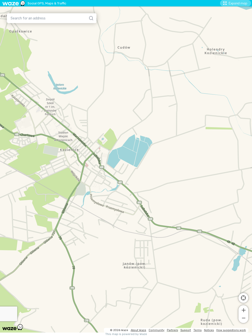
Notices (209, 330)
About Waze (138, 330)
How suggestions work (231, 330)
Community (156, 330)
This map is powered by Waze (126, 334)
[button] (243, 309)
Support (185, 330)
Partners (172, 330)
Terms (197, 330)
